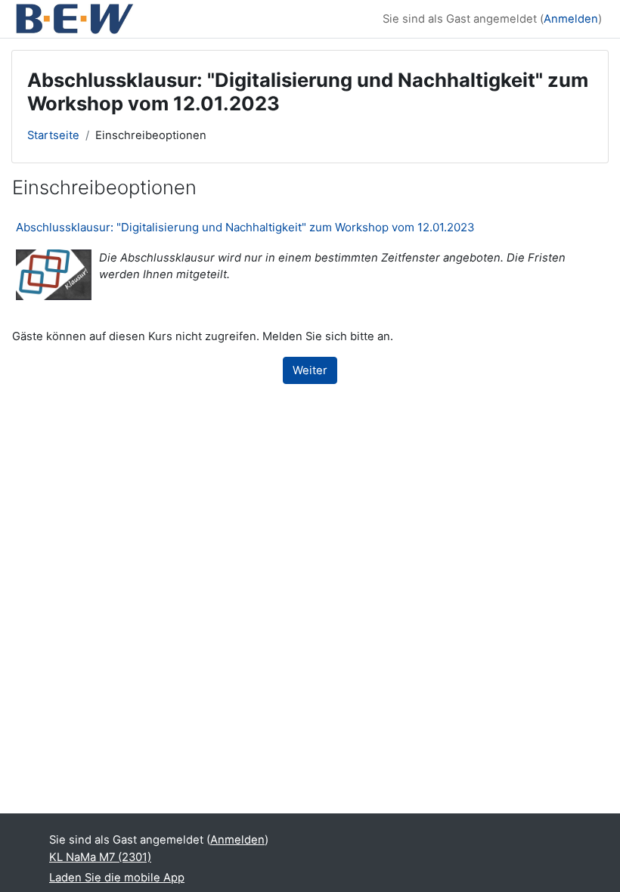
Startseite (53, 135)
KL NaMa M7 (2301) (100, 857)
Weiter (310, 370)
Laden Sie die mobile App (116, 877)
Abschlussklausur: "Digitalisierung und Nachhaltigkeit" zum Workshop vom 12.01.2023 (245, 227)
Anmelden (571, 19)
